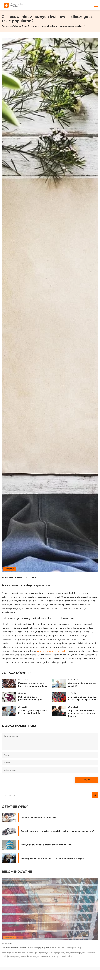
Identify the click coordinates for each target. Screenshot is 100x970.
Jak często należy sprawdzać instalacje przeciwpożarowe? (83, 698)
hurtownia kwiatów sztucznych (50, 651)
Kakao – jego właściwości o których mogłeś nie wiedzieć (32, 684)
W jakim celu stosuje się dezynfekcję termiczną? (26, 947)
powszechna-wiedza (12, 578)
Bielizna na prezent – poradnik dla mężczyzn (30, 698)
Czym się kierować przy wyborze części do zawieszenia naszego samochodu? (57, 831)
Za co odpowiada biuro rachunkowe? (38, 817)
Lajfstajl (9, 569)
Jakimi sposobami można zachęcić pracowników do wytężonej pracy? (54, 858)
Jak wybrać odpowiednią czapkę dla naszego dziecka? (46, 844)
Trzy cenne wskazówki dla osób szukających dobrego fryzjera (82, 713)
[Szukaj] (95, 795)
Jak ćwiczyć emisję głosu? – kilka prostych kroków (33, 711)
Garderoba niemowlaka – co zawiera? (83, 684)
